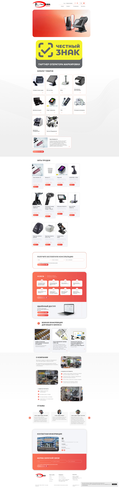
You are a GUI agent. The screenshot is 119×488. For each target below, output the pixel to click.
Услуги (62, 6)
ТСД (61, 110)
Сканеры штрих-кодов (38, 90)
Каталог (68, 6)
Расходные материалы (79, 110)
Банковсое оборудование (36, 131)
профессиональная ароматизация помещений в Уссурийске (42, 343)
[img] (41, 4)
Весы (61, 90)
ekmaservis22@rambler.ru (66, 448)
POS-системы (50, 90)
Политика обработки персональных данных (61, 485)
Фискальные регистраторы (77, 90)
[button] (63, 439)
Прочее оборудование (52, 131)
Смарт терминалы (51, 110)
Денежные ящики (37, 110)
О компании (75, 6)
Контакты (83, 6)
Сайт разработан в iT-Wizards (76, 485)
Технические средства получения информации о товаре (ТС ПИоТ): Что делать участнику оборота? (77, 343)
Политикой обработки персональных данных (50, 464)
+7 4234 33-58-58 (69, 3)
